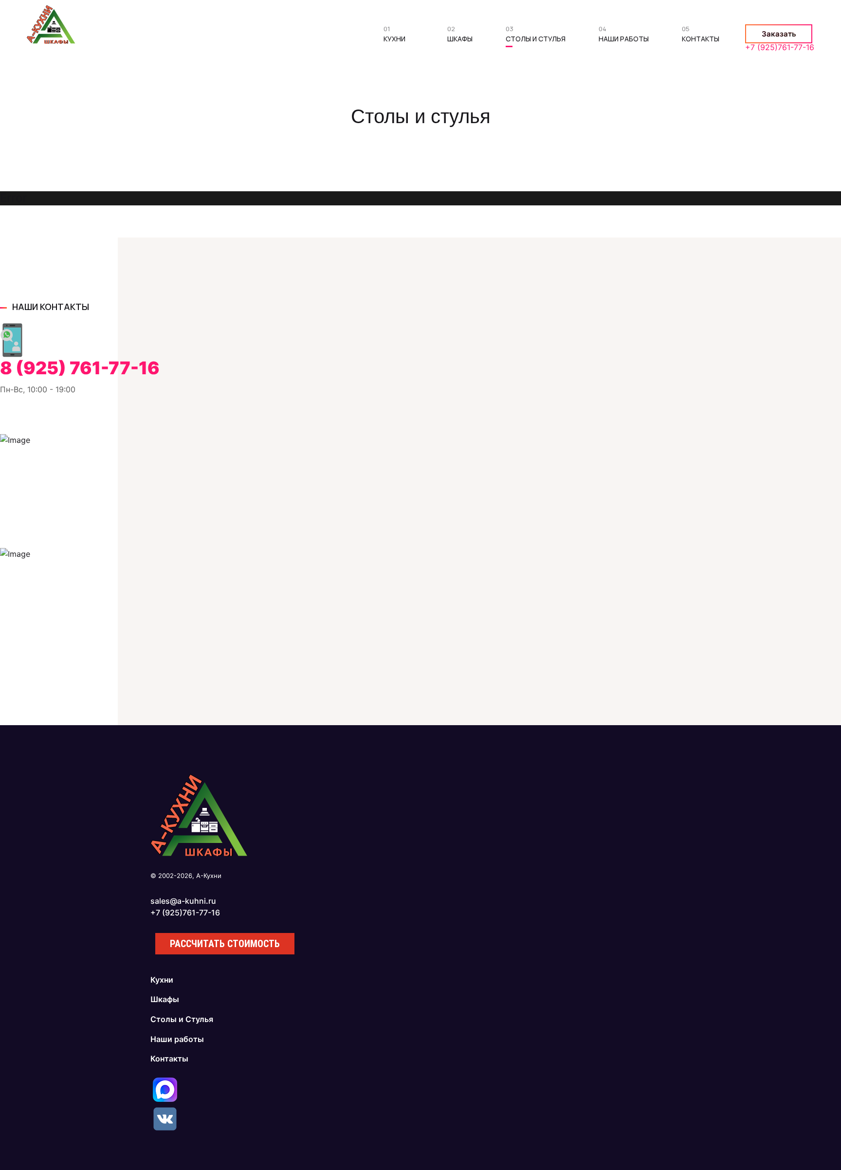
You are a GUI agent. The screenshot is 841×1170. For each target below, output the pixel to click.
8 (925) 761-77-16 (80, 368)
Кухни (394, 36)
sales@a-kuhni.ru (183, 901)
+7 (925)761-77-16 (779, 47)
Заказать (779, 33)
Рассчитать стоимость (225, 944)
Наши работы (624, 36)
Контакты (700, 36)
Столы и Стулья (536, 36)
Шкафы (460, 36)
